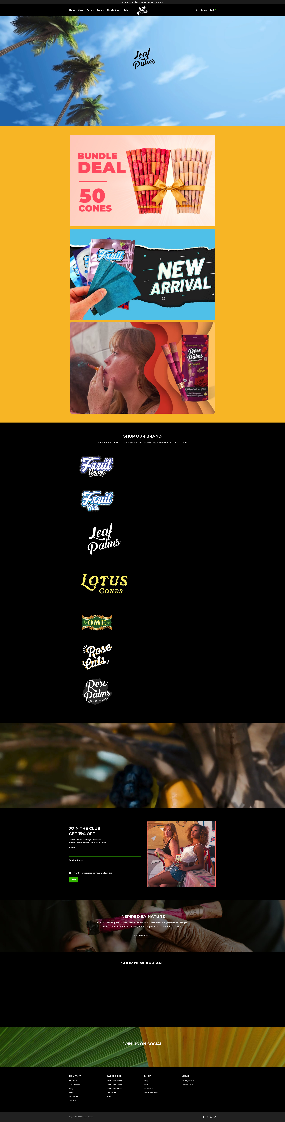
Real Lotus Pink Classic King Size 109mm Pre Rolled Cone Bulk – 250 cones (197, 1012)
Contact (72, 1100)
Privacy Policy (187, 1081)
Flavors (90, 10)
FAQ (71, 1092)
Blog (71, 1088)
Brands (100, 10)
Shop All (144, 86)
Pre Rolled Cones (114, 1081)
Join (126, 10)
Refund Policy (188, 1085)
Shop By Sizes (113, 10)
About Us (73, 1081)
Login (204, 10)
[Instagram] (207, 1117)
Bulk (109, 1096)
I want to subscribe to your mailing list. (92, 873)
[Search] (197, 10)
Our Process (74, 1085)
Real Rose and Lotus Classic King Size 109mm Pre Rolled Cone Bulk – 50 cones (86, 1012)
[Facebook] (203, 1117)
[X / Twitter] (211, 1117)
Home (72, 10)
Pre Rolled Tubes (114, 1085)
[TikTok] (215, 1117)
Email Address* (76, 860)
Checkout (148, 1088)
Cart (146, 1085)
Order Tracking (151, 1092)
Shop (80, 10)
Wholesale (73, 1096)
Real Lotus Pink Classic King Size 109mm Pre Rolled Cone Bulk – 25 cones (160, 1012)
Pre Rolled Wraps (114, 1088)
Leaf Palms (111, 1092)
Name (72, 847)
